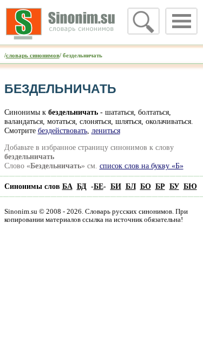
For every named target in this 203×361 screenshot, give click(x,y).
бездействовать (62, 130)
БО (145, 186)
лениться (105, 130)
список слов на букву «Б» (142, 165)
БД (82, 186)
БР (160, 186)
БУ (174, 186)
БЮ (190, 186)
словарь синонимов (33, 55)
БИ (115, 186)
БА (67, 186)
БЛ (131, 186)
